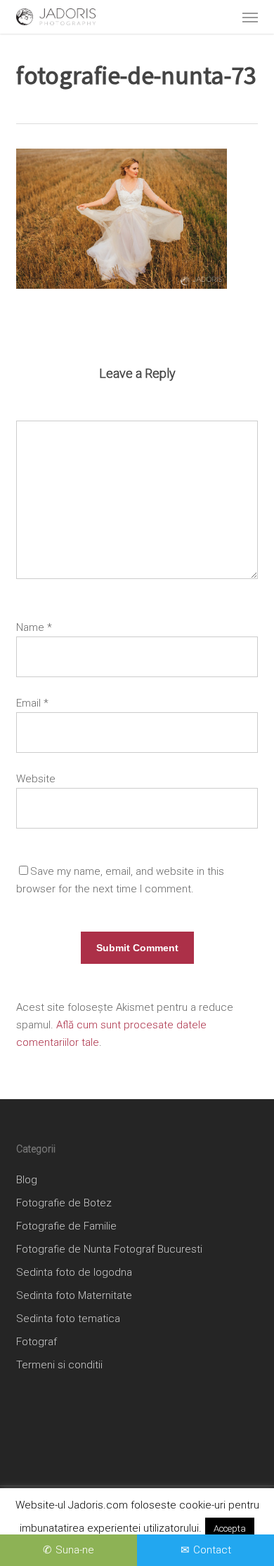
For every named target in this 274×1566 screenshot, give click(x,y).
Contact (212, 1550)
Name (34, 627)
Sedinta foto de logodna (74, 1272)
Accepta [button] (230, 1528)
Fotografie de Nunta (63, 1249)
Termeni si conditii (59, 1365)
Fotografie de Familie (66, 1226)
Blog (26, 1179)
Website (36, 778)
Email (32, 703)
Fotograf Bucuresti (158, 1249)
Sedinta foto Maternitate (74, 1295)
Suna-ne (75, 1550)
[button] (250, 17)
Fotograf (36, 1341)
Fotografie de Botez (64, 1203)
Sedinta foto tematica (68, 1318)
